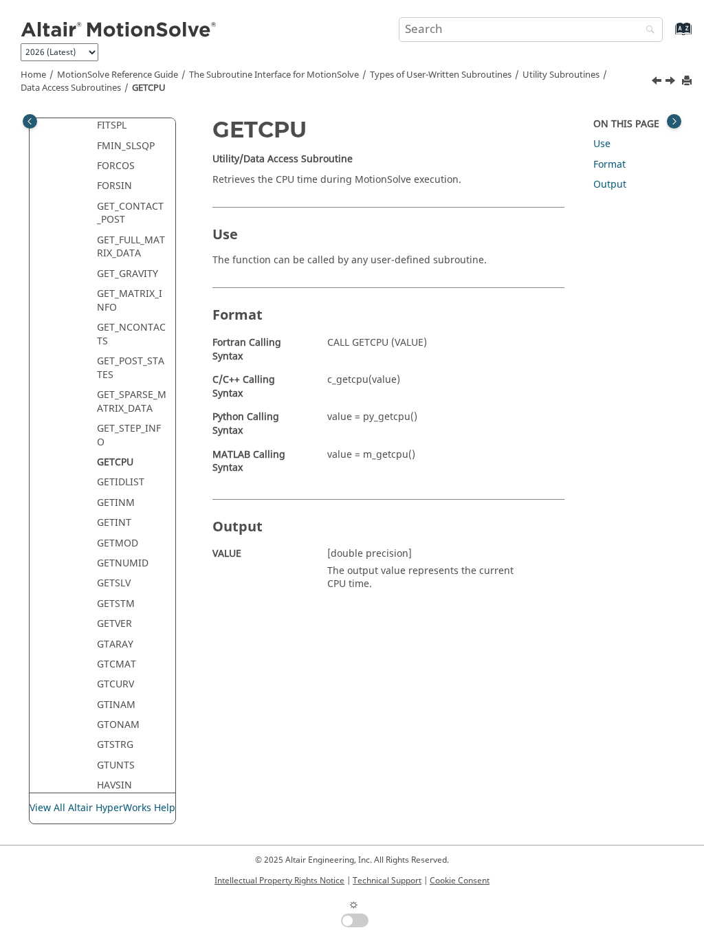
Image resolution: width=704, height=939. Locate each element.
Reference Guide (117, 75)
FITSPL (111, 125)
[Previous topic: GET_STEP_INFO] (657, 82)
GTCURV (115, 684)
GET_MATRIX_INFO (129, 301)
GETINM (116, 503)
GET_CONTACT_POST (130, 213)
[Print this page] (688, 81)
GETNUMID (122, 563)
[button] (91, 126)
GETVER (114, 624)
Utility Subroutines (561, 75)
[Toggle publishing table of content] (30, 121)
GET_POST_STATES (130, 368)
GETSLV (114, 583)
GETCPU (149, 88)
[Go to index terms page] (668, 35)
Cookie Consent (460, 880)
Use (601, 144)
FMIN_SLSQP (126, 146)
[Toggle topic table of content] (674, 121)
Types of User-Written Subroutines (441, 75)
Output (609, 184)
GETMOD (117, 543)
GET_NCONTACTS (131, 334)
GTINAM (116, 705)
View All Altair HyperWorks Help (102, 808)
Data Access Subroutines (71, 88)
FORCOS (116, 166)
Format (609, 164)
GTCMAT (116, 664)
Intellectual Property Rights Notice (279, 880)
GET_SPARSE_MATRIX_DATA (131, 402)
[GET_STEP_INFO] (657, 82)
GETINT (114, 523)
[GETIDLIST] (671, 82)
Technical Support (387, 880)
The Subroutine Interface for (274, 75)
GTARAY (115, 644)
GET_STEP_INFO (129, 435)
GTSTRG (115, 745)
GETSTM (116, 604)
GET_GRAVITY (127, 274)
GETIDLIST (120, 482)
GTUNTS (116, 765)
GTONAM (118, 725)
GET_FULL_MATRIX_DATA (131, 247)
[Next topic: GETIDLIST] (671, 82)
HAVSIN (114, 785)
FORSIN (114, 186)
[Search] (647, 30)
